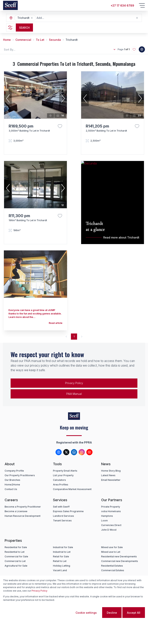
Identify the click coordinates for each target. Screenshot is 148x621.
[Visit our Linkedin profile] (74, 452)
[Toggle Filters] (10, 27)
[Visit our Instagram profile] (82, 452)
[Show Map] (142, 49)
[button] (31, 17)
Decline (112, 612)
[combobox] (58, 18)
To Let (40, 39)
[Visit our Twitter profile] (66, 452)
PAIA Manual (74, 393)
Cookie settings (86, 612)
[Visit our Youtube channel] (89, 452)
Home (7, 39)
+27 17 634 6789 (122, 5)
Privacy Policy (74, 383)
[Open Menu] (142, 5)
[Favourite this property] (60, 126)
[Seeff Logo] (10, 5)
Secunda (55, 39)
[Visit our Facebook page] (59, 452)
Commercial (23, 39)
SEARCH (24, 27)
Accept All (133, 612)
